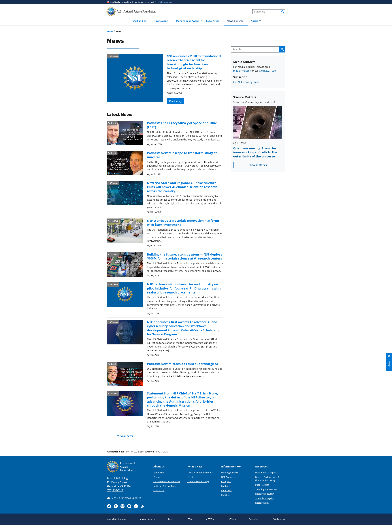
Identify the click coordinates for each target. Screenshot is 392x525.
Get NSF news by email (246, 82)
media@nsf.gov (242, 70)
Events (190, 477)
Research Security (264, 493)
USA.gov (232, 519)
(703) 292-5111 (115, 490)
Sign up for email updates (126, 498)
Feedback (389, 365)
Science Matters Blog (198, 481)
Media (224, 486)
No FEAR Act (210, 519)
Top (385, 440)
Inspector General (147, 519)
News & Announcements (200, 472)
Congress (226, 481)
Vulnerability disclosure (116, 519)
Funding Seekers (229, 472)
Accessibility (254, 519)
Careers (157, 477)
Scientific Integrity (264, 498)
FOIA (190, 519)
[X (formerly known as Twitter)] (115, 506)
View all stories (258, 165)
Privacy (171, 519)
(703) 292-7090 (267, 70)
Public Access (262, 484)
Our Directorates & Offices (166, 481)
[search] (283, 12)
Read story (175, 101)
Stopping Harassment (266, 489)
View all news (125, 436)
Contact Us (158, 490)
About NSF (158, 472)
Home (110, 31)
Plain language (279, 519)
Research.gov (262, 502)
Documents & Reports (266, 472)
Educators (226, 490)
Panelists (225, 494)
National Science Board (165, 486)
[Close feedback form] (389, 356)
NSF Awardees (228, 477)
